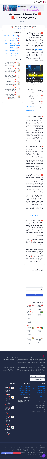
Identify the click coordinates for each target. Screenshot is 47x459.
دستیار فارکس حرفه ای (25, 392)
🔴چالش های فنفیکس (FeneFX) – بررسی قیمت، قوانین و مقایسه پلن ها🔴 (7, 431)
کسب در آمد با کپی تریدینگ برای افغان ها (39, 314)
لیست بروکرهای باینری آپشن (24, 388)
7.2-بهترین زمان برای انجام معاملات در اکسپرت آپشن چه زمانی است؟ (12, 54)
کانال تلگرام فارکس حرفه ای (36, 376)
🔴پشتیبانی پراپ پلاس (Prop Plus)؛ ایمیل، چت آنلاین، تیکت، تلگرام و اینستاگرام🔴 (7, 401)
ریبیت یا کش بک (41, 386)
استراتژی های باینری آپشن (16, 26)
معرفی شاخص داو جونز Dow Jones (39, 307)
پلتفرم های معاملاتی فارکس (24, 394)
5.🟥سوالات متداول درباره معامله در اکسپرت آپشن (13, 47)
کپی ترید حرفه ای (41, 390)
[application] (34, 73)
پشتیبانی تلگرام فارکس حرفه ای (37, 379)
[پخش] (41, 80)
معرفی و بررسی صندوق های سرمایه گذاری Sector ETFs (29, 331)
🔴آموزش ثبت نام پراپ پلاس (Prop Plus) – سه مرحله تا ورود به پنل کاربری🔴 (7, 410)
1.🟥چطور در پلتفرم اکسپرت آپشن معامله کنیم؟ (12, 36)
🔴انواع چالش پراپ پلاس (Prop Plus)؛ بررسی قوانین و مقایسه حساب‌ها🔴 (7, 391)
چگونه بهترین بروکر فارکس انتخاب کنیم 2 (38, 340)
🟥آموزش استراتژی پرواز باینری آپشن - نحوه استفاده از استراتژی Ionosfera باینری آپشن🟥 (10, 83)
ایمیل (42, 289)
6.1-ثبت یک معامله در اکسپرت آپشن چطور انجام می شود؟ (12, 51)
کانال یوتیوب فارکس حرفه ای (30, 111)
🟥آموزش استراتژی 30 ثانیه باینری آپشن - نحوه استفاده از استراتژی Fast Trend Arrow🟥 (10, 71)
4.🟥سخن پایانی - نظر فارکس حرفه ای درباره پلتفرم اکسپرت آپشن (12, 44)
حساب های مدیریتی (41, 392)
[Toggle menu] (44, 456)
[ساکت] (29, 80)
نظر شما (41, 273)
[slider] (35, 80)
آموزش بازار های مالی (26, 26)
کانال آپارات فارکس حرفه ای (30, 107)
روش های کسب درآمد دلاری (39, 394)
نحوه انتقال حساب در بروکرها (39, 388)
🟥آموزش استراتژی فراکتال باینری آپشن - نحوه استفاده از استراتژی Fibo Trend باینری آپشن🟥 (10, 64)
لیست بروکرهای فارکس (25, 386)
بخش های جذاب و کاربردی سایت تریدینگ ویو (29, 341)
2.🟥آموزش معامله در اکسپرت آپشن (13, 39)
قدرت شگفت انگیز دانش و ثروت (7, 453)
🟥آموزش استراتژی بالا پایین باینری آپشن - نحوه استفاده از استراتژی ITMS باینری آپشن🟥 (10, 77)
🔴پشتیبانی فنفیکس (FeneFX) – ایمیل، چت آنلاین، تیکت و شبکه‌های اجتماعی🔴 (7, 420)
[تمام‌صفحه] (27, 80)
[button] (34, 73)
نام (42, 284)
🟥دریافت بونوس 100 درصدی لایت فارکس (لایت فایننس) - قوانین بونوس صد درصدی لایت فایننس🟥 (29, 318)
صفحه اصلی (34, 26)
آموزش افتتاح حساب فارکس (24, 390)
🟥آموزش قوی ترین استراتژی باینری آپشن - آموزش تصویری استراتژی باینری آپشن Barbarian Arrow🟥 (10, 96)
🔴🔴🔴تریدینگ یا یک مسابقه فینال (38, 329)
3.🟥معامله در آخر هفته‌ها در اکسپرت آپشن (12, 41)
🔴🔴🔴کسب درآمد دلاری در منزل (29, 307)
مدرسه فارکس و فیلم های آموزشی (39, 397)
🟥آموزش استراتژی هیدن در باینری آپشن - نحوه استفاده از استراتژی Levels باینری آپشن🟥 (10, 90)
